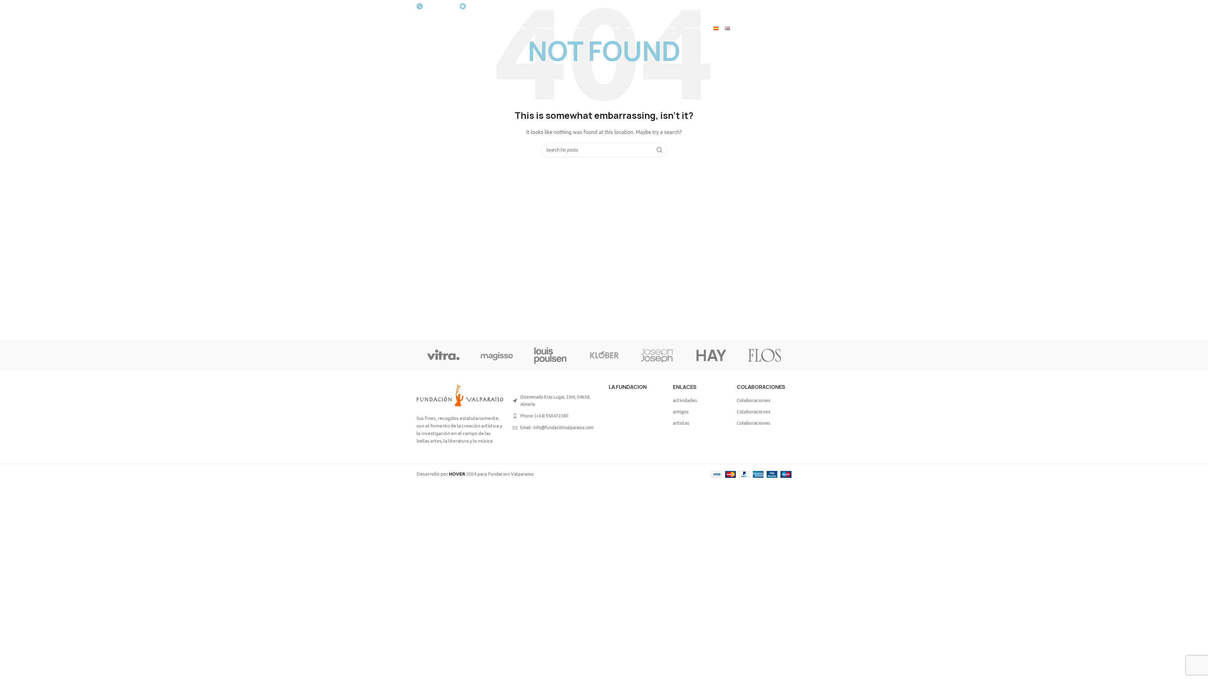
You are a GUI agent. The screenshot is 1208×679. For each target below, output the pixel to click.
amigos (681, 411)
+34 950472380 (439, 6)
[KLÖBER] (604, 355)
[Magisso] (496, 355)
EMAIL (474, 6)
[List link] (556, 415)
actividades (685, 400)
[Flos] (764, 355)
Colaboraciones (753, 400)
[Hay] (711, 355)
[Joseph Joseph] (657, 355)
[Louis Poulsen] (550, 355)
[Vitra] (443, 355)
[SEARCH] (659, 150)
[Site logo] (457, 27)
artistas (681, 423)
